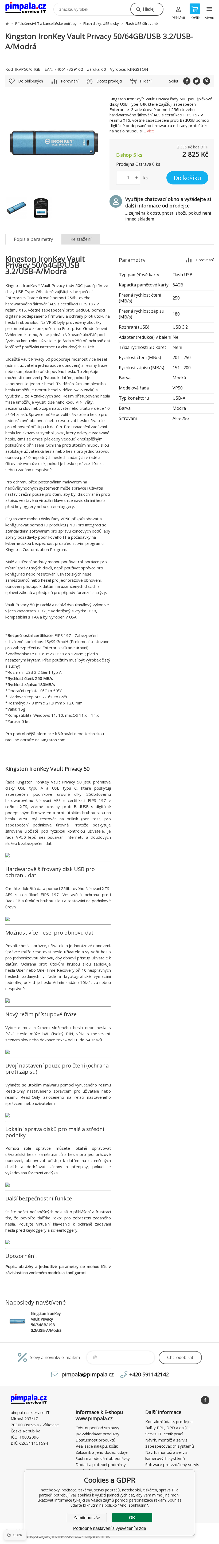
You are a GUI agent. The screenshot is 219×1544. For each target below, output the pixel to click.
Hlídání (145, 81)
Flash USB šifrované (142, 23)
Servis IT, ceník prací (164, 1433)
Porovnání (70, 81)
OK (132, 1517)
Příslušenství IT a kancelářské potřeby (46, 23)
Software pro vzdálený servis (172, 1464)
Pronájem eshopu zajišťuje (29, 1536)
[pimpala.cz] (7, 23)
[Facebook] (205, 1400)
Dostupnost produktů (95, 1440)
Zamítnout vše (86, 1517)
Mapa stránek (97, 1536)
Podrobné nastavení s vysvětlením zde (109, 1528)
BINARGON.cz (68, 1536)
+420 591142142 (149, 1374)
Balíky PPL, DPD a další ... (168, 1427)
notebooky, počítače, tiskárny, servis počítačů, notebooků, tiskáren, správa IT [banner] (29, 8)
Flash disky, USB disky (101, 23)
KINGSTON (137, 69)
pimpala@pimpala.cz (87, 1374)
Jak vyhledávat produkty (97, 1433)
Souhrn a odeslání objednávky (103, 1458)
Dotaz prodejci (109, 81)
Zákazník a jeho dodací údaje (102, 1452)
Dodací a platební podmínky (101, 1464)
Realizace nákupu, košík (97, 1446)
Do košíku (187, 178)
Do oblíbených (30, 81)
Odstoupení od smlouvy (97, 1427)
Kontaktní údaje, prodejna (169, 1421)
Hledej (148, 9)
